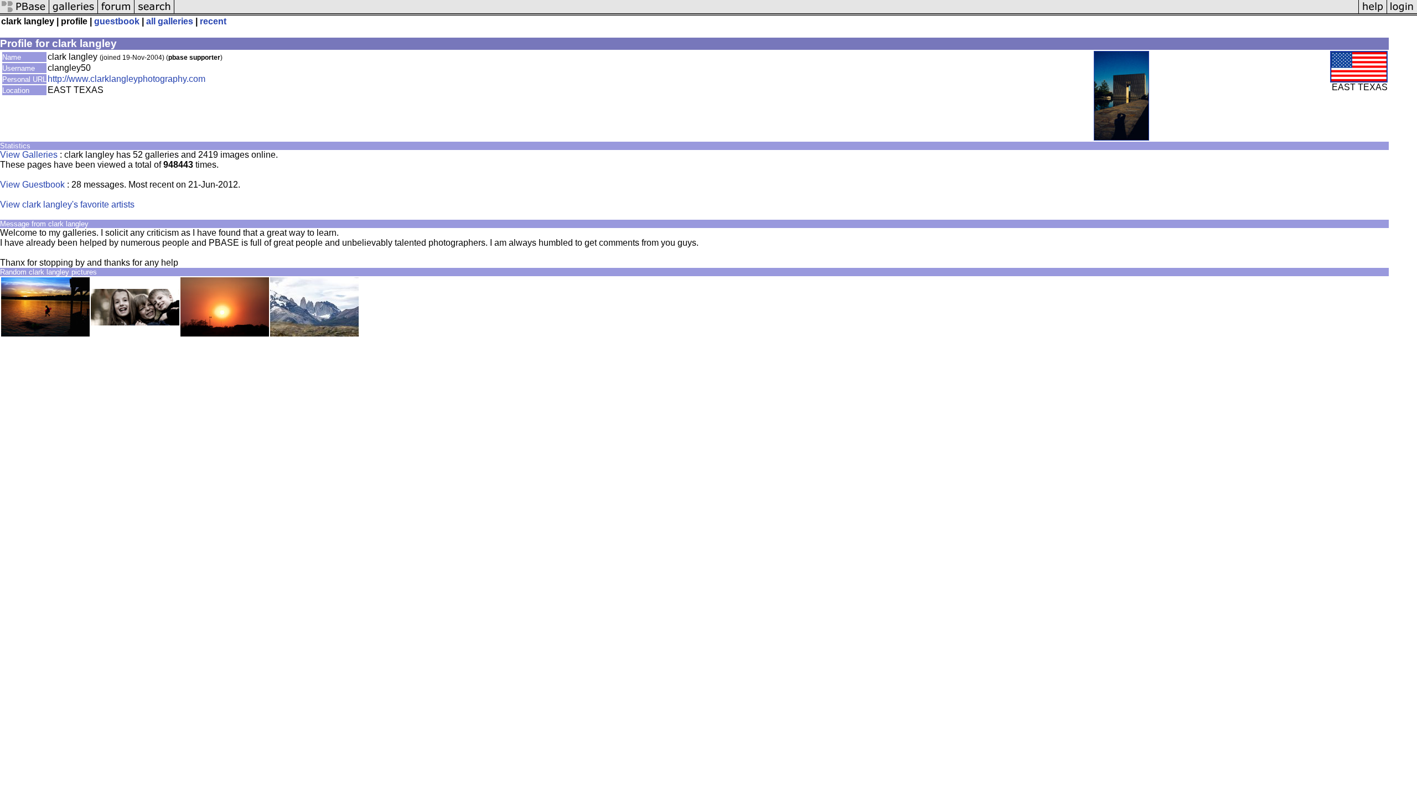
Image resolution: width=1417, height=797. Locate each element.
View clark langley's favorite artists (67, 204)
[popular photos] (766, 12)
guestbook (116, 21)
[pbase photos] (24, 12)
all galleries (169, 21)
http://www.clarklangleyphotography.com (126, 79)
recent (213, 21)
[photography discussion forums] (116, 12)
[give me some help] (1372, 12)
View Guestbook (32, 184)
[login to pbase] (1402, 12)
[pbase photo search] (154, 12)
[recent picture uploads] (73, 12)
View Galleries (29, 154)
